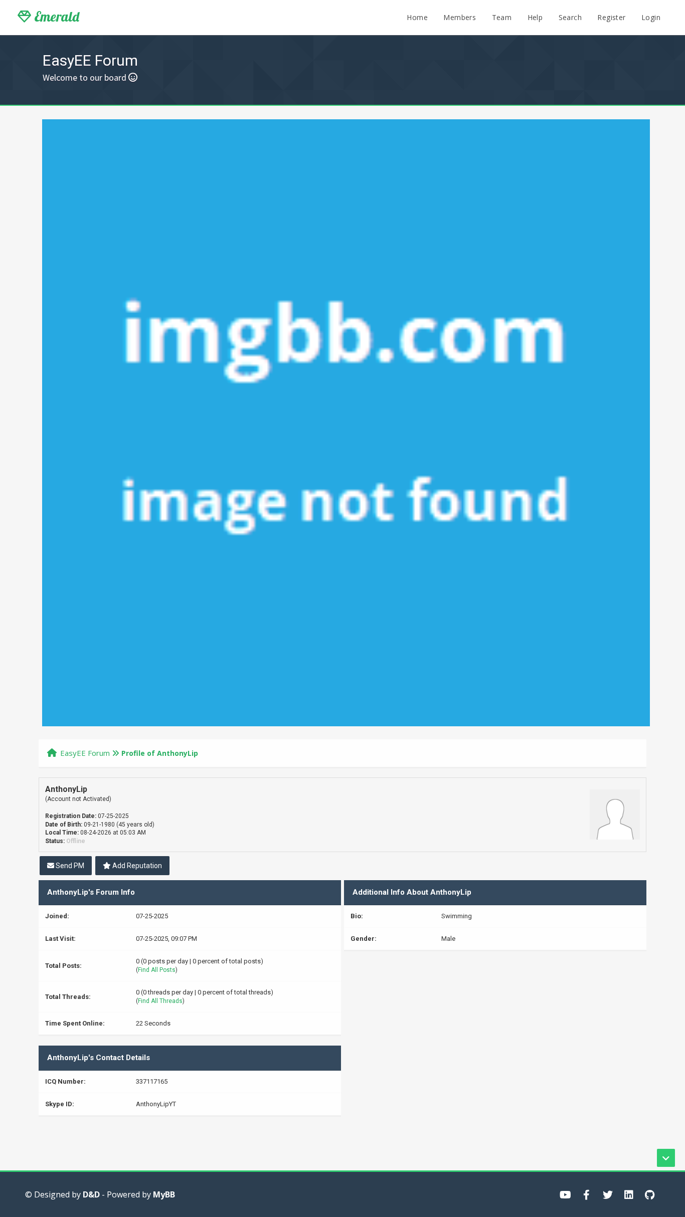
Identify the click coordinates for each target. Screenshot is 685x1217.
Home (417, 17)
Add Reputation (136, 866)
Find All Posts (157, 969)
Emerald (55, 16)
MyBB (164, 1194)
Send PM (69, 866)
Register (611, 17)
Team (502, 17)
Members (459, 17)
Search (570, 17)
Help (535, 17)
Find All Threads (160, 1000)
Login (650, 17)
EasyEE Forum (85, 753)
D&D (91, 1194)
